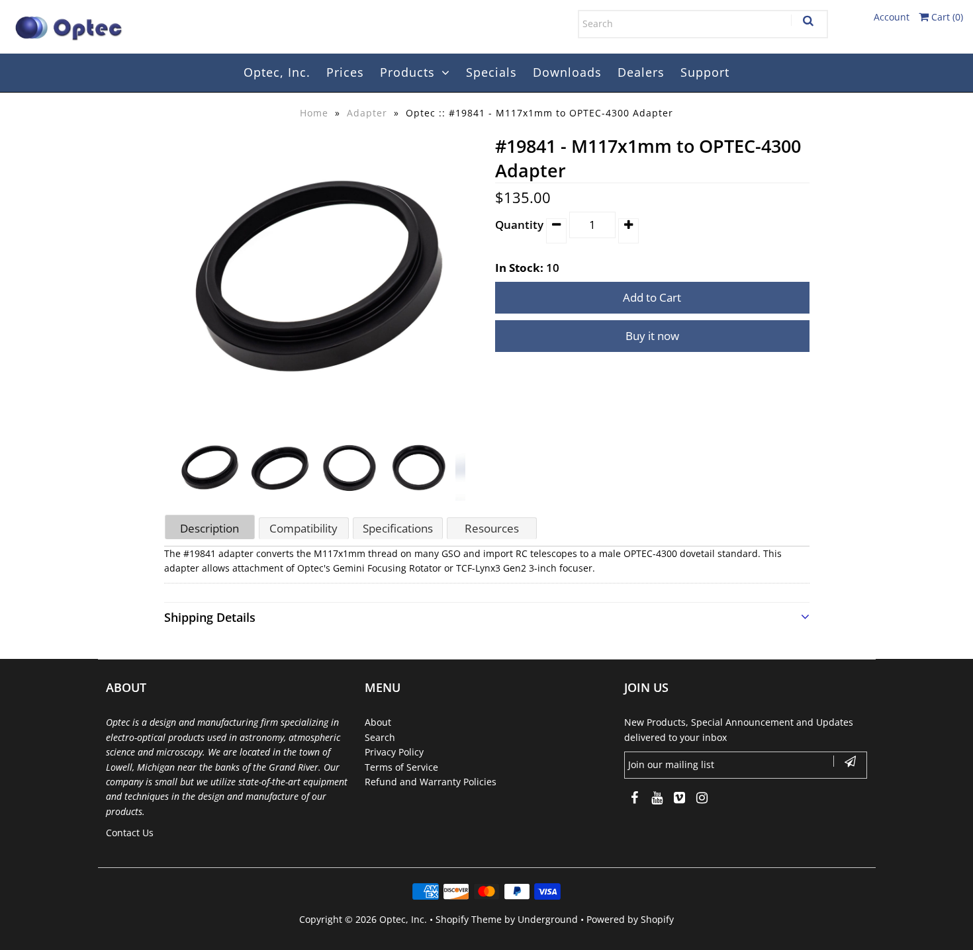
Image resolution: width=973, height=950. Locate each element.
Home (314, 113)
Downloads (567, 72)
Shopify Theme (469, 919)
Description (209, 528)
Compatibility (303, 528)
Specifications (398, 528)
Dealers (641, 72)
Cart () (946, 17)
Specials (491, 72)
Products (407, 72)
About (378, 722)
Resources (492, 528)
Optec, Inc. (277, 72)
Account (891, 17)
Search (380, 737)
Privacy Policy (394, 752)
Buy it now (652, 335)
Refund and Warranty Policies (430, 781)
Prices (345, 72)
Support (704, 72)
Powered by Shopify (630, 919)
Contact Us (130, 832)
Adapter (367, 113)
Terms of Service (401, 767)
